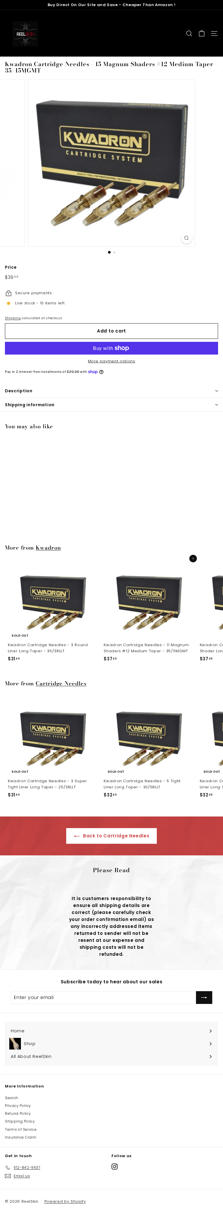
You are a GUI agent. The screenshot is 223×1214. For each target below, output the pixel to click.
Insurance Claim (21, 1137)
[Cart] (201, 33)
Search (11, 1097)
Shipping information (30, 405)
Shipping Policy (20, 1121)
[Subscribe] (204, 997)
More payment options (111, 361)
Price (11, 267)
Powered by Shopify (65, 1201)
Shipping (13, 318)
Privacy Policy (18, 1105)
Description (19, 391)
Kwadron (48, 547)
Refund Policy (18, 1113)
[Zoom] (186, 238)
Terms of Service (21, 1129)
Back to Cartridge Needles (116, 836)
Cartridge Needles (61, 683)
